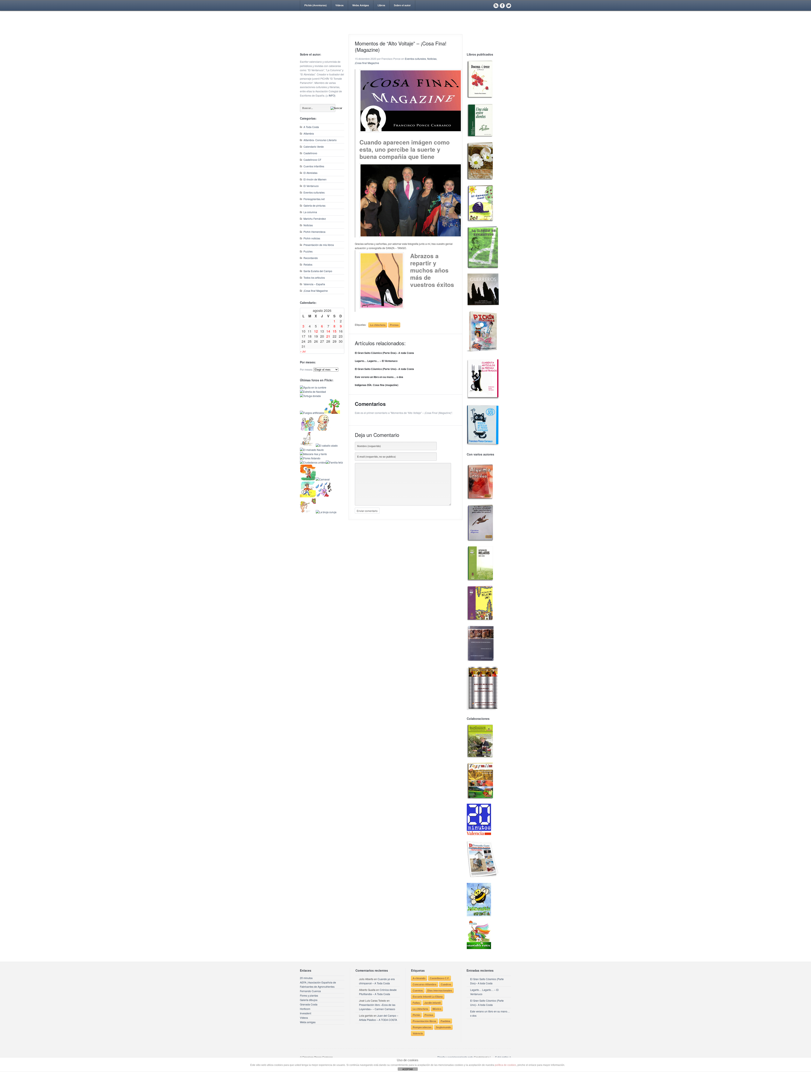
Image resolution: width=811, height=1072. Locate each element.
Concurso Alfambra (424, 984)
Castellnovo (310, 153)
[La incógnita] (308, 479)
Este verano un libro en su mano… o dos (379, 377)
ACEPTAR (407, 1069)
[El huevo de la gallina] (308, 445)
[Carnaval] (323, 479)
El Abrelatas (310, 173)
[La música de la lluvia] (324, 496)
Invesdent (305, 1013)
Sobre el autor (402, 5)
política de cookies (505, 1065)
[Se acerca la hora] (308, 496)
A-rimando (419, 978)
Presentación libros (424, 1021)
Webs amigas (308, 1022)
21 (328, 336)
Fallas (416, 1003)
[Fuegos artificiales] (312, 413)
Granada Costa (308, 1004)
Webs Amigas (360, 5)
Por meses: (306, 369)
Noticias (308, 225)
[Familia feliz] (334, 462)
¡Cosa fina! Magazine (315, 290)
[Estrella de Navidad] (313, 391)
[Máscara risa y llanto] (313, 454)
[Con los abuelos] (308, 429)
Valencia (418, 1033)
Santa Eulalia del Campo (317, 271)
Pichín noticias (311, 238)
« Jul (303, 351)
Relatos (307, 264)
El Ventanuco (311, 186)
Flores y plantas (309, 995)
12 (316, 331)
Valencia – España (314, 284)
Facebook (502, 5)
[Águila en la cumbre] (313, 387)
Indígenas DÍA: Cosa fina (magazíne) (376, 385)
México (437, 1009)
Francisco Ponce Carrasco (404, 29)
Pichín (416, 1015)
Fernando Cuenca (310, 991)
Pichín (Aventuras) (315, 5)
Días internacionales (439, 990)
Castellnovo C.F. (439, 978)
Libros (381, 5)
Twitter (508, 5)
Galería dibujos (308, 1000)
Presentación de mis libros (318, 245)
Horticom (305, 1009)
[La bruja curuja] (326, 512)
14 (328, 331)
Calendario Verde (313, 146)
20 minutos (306, 978)
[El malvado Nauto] (312, 449)
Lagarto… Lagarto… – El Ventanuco (376, 361)
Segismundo (443, 1027)
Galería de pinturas (314, 205)
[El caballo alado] (327, 445)
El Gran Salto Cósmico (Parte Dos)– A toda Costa (384, 353)
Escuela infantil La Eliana (428, 996)
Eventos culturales (314, 192)
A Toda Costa (311, 127)
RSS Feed (495, 5)
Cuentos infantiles (313, 166)
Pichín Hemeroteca (314, 231)
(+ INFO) (330, 95)
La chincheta (377, 325)
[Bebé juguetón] (324, 429)
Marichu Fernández (314, 218)
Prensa (394, 325)
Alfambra (308, 133)
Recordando (310, 258)
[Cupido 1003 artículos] (308, 512)
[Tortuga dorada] (310, 396)
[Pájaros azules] (332, 413)
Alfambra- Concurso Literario (320, 140)
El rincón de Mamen (315, 179)
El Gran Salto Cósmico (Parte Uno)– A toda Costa (384, 369)
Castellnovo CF (312, 159)
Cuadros (446, 984)
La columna (310, 212)
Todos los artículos (314, 277)
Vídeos (339, 5)
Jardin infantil (432, 1003)
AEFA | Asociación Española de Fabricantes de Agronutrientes (318, 984)
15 (334, 331)
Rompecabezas (422, 1027)
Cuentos (418, 990)
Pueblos (445, 1021)
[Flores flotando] (310, 458)
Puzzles (308, 251)
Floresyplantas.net (314, 199)
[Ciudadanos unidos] (313, 462)
